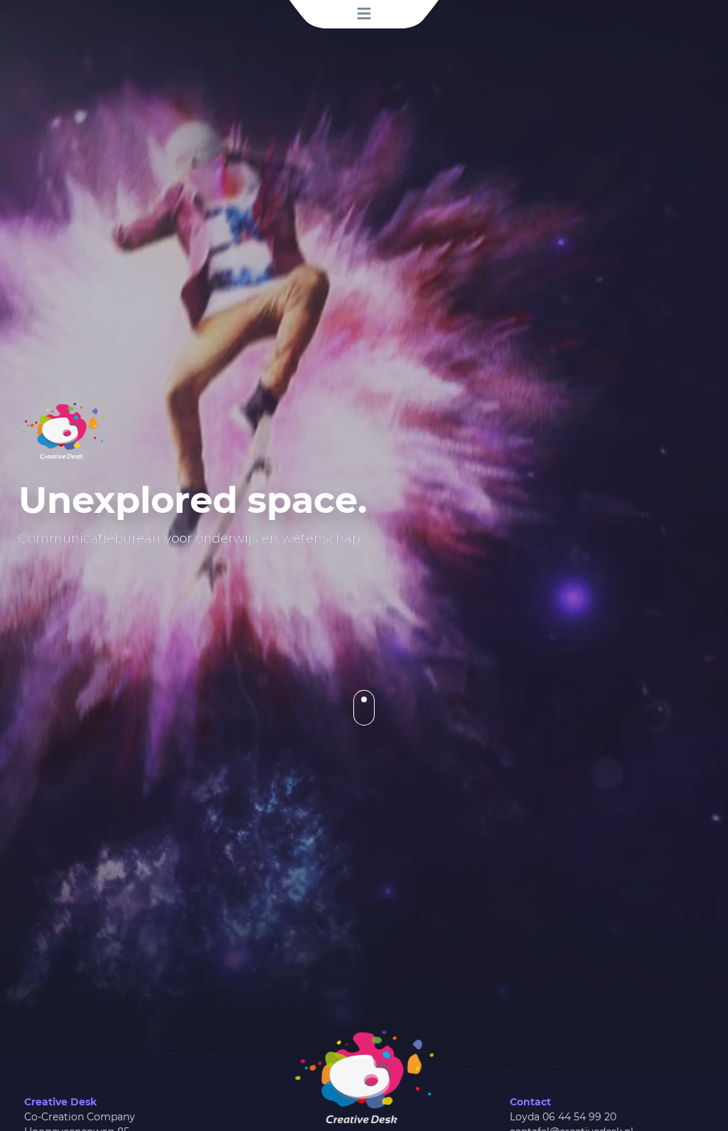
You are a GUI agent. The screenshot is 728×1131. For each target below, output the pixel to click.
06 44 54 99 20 (579, 1116)
